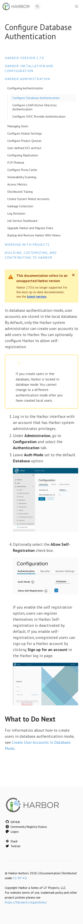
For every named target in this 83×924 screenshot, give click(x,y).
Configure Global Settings (24, 133)
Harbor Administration (27, 79)
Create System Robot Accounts (28, 199)
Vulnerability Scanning (21, 177)
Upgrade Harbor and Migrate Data (30, 228)
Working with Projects (27, 244)
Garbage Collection (20, 206)
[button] (76, 6)
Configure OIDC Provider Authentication (38, 116)
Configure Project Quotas (24, 141)
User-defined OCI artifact (24, 148)
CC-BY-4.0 (20, 878)
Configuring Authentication (25, 88)
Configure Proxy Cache (22, 170)
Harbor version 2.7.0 (24, 58)
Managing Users (17, 126)
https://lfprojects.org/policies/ (26, 902)
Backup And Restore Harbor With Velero (34, 235)
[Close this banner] (73, 275)
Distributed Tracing (20, 192)
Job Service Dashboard (22, 221)
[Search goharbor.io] (37, 6)
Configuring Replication (22, 155)
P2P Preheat (15, 162)
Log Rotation (16, 213)
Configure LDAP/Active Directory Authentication (34, 107)
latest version (36, 296)
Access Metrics (17, 184)
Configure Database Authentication (36, 98)
